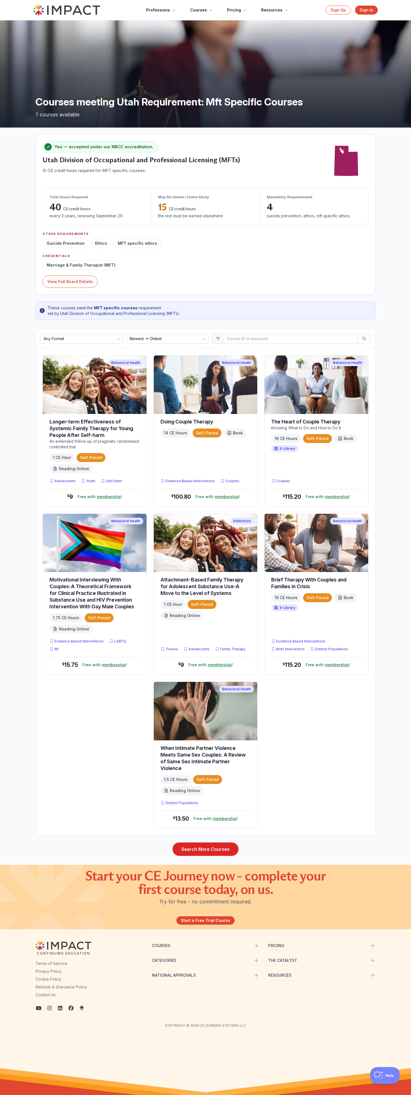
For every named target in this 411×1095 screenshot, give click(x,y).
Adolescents (65, 481)
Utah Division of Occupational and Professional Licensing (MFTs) (141, 160)
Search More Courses (205, 849)
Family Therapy (232, 649)
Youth (90, 481)
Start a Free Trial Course (205, 920)
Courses (198, 10)
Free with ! (99, 496)
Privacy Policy (49, 971)
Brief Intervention (290, 649)
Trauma (172, 649)
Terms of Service (51, 963)
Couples (232, 481)
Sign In (366, 10)
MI (58, 649)
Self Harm (114, 481)
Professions (158, 10)
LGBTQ (120, 641)
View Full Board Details (70, 281)
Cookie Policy (48, 979)
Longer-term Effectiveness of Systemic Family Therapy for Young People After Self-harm (91, 428)
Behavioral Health (125, 363)
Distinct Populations (331, 649)
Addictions (242, 521)
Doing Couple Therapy (186, 422)
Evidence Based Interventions (190, 481)
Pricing (234, 10)
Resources (271, 10)
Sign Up (338, 10)
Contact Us (46, 994)
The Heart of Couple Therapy (305, 422)
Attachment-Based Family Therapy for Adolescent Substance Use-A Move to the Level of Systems (201, 586)
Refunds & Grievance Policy (61, 987)
